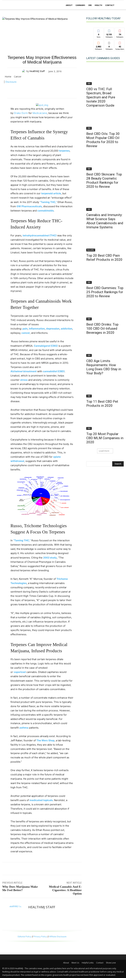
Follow (109, 30)
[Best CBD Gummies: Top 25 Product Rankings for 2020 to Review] (105, 274)
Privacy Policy (40, 936)
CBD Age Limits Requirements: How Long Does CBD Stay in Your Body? (103, 367)
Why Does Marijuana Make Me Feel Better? (20, 888)
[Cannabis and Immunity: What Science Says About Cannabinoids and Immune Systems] (105, 201)
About (69, 5)
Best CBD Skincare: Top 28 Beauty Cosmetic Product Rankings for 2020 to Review (104, 180)
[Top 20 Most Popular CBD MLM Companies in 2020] (105, 420)
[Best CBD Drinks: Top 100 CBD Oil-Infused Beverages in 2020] (105, 311)
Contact (109, 5)
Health (98, 5)
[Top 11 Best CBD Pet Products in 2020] (105, 388)
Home (8, 76)
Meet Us (75, 962)
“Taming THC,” (48, 202)
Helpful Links (88, 962)
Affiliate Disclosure (57, 936)
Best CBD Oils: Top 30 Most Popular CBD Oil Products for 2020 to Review (103, 140)
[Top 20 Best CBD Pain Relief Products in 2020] (105, 242)
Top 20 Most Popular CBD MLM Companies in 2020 (104, 438)
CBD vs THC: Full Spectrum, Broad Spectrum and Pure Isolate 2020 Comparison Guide (100, 97)
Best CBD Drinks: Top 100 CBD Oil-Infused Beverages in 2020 (102, 328)
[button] (120, 5)
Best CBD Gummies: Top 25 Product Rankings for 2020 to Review (104, 292)
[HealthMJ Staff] (24, 71)
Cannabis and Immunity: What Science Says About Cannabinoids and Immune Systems (104, 221)
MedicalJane (39, 113)
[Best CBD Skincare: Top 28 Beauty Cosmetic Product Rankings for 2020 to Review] (105, 161)
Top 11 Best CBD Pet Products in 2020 (102, 404)
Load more (104, 450)
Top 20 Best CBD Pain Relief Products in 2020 (104, 258)
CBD (90, 5)
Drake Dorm (21, 113)
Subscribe (120, 42)
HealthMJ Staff (37, 71)
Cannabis (80, 5)
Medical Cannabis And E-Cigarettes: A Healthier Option (65, 890)
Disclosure (10, 81)
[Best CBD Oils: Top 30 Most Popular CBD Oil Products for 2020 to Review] (105, 120)
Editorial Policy (24, 936)
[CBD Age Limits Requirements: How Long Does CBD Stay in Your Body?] (105, 347)
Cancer (17, 76)
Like (98, 30)
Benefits (90, 250)
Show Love (111, 962)
